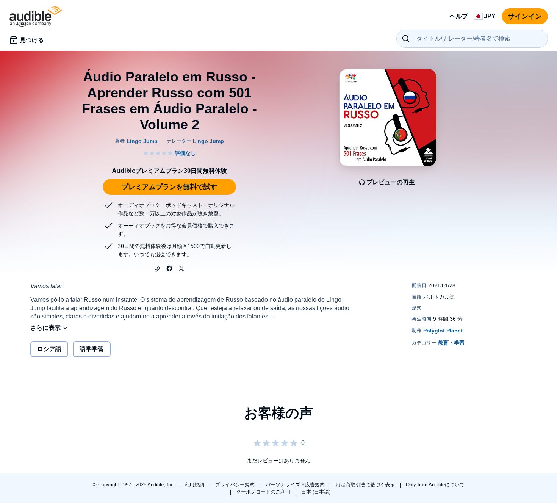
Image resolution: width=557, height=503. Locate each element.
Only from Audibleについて (435, 484)
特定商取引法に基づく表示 (366, 484)
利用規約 (195, 484)
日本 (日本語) (315, 492)
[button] (157, 269)
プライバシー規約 (235, 484)
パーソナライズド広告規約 (296, 484)
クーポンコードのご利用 (264, 492)
